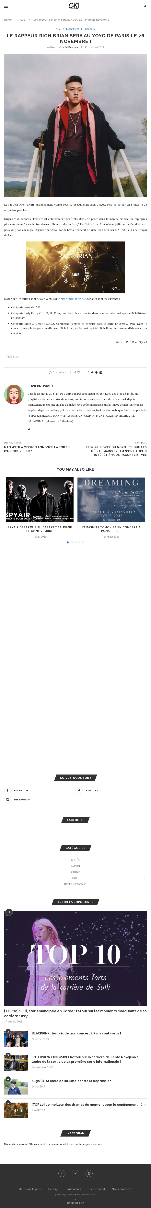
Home (8, 19)
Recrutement (96, 1189)
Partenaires (73, 1189)
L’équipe (53, 1189)
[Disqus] (75, 600)
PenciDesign (92, 1195)
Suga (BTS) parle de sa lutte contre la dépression (71, 1081)
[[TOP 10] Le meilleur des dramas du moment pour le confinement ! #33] (16, 1110)
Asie (22, 19)
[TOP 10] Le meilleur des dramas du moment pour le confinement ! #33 (89, 1104)
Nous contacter (122, 1189)
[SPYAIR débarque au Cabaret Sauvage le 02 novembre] (40, 499)
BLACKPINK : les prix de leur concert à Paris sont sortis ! (76, 1033)
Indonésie (90, 29)
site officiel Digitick (72, 299)
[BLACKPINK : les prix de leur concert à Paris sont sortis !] (16, 1039)
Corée (75, 860)
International (75, 884)
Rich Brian (13, 356)
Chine (75, 872)
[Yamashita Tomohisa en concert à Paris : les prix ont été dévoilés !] (111, 499)
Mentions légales (30, 1189)
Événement (72, 29)
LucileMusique (69, 47)
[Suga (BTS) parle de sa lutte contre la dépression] (16, 1087)
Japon (75, 866)
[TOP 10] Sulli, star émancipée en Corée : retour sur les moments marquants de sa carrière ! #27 (75, 1013)
